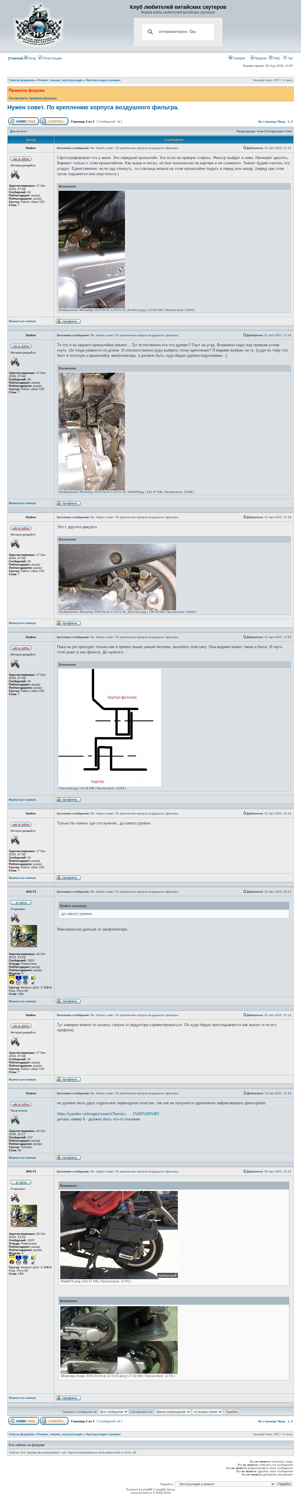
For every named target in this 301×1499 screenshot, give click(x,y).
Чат (290, 58)
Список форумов (21, 80)
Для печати (18, 131)
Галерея (238, 58)
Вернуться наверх (22, 321)
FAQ (276, 58)
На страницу (267, 121)
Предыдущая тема (250, 131)
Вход (32, 58)
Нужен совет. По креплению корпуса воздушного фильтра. (93, 107)
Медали (260, 58)
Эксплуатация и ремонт (103, 80)
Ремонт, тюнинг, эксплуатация (59, 80)
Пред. (281, 121)
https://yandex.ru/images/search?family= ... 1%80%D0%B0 (108, 1114)
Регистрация (52, 58)
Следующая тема (279, 131)
